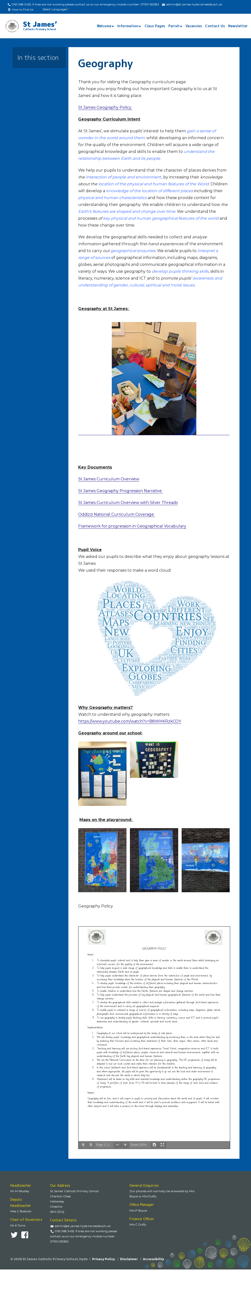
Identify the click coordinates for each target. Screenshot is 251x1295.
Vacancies (194, 26)
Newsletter (238, 26)
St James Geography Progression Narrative (120, 490)
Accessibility (153, 1259)
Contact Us (215, 26)
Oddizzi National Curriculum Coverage (116, 514)
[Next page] (91, 1145)
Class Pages (155, 26)
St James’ (40, 25)
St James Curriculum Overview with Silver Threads (128, 502)
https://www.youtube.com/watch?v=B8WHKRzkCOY (129, 721)
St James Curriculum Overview (108, 479)
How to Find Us (22, 9)
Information (127, 26)
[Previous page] (83, 1145)
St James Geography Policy (105, 107)
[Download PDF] (154, 1145)
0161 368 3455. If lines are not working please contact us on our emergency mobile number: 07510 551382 (85, 4)
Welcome (104, 26)
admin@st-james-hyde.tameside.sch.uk (193, 4)
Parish (173, 26)
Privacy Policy (104, 1259)
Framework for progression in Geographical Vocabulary (132, 526)
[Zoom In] (125, 1145)
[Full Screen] (162, 1145)
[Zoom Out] (117, 1145)
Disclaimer (129, 1259)
